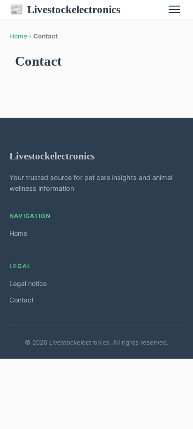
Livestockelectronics (64, 9)
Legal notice (28, 283)
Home (18, 36)
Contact (21, 300)
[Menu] (174, 9)
